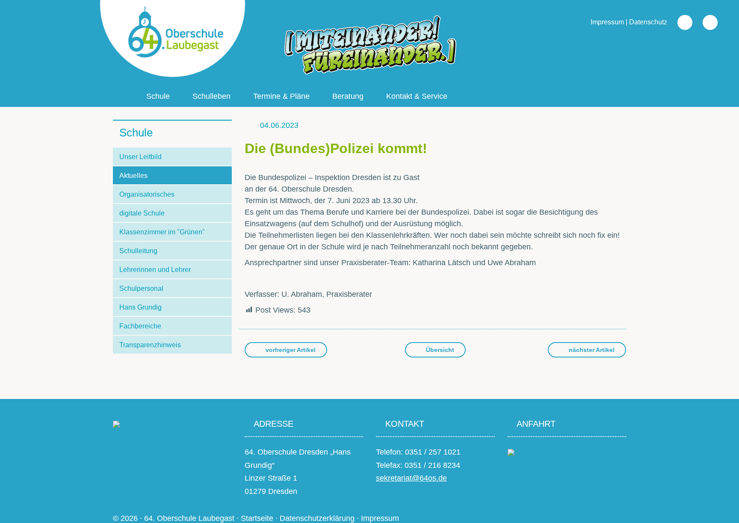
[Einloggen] (706, 22)
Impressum (607, 22)
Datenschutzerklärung (317, 518)
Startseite (257, 518)
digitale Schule (142, 213)
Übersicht (439, 349)
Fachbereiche (140, 326)
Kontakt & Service (416, 96)
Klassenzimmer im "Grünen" (162, 232)
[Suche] (680, 22)
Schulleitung (138, 250)
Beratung (348, 96)
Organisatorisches (146, 194)
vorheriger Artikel (290, 349)
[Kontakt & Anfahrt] (511, 452)
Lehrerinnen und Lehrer (155, 269)
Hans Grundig (140, 307)
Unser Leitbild (140, 156)
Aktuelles (133, 175)
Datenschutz (648, 22)
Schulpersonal (141, 288)
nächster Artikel (591, 349)
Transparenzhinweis (150, 345)
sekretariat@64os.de (411, 478)
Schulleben (211, 96)
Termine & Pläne (281, 96)
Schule (158, 96)
